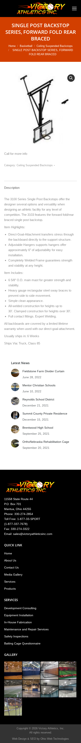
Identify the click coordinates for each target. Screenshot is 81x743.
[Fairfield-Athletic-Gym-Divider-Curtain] (31, 670)
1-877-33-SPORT (28, 519)
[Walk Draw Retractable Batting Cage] (68, 670)
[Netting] (13, 689)
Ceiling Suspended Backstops (35, 165)
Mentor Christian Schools (38, 385)
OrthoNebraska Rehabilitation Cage (45, 441)
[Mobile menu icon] (74, 8)
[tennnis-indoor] (13, 707)
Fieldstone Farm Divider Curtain (43, 371)
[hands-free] (49, 670)
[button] (71, 78)
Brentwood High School (37, 427)
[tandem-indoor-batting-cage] (68, 689)
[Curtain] (13, 670)
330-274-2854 (23, 514)
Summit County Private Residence (44, 413)
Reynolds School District (38, 399)
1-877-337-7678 (16, 524)
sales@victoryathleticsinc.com (32, 534)
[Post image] (15, 373)
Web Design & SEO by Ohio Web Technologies (40, 738)
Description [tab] (12, 187)
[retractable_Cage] (31, 689)
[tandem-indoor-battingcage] (49, 689)
